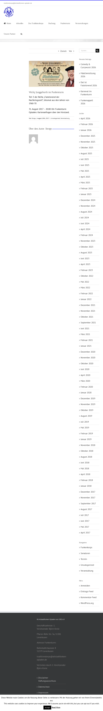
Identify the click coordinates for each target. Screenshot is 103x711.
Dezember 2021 (88, 305)
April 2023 (85, 264)
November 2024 (88, 206)
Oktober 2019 (87, 410)
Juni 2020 (85, 369)
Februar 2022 (87, 293)
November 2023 (88, 241)
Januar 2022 (86, 299)
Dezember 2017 (88, 491)
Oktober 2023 (87, 246)
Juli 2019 (85, 421)
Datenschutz (44, 686)
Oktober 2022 (87, 276)
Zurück (63, 51)
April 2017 (85, 532)
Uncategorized (55, 118)
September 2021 (88, 322)
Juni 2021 (85, 328)
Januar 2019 (86, 439)
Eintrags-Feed (87, 591)
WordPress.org (87, 603)
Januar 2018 (86, 486)
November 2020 (88, 357)
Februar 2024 (87, 235)
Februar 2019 (87, 433)
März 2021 (85, 334)
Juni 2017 (85, 521)
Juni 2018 (85, 462)
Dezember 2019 (88, 398)
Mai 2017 (85, 526)
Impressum (43, 692)
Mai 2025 (85, 171)
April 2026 (85, 118)
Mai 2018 (85, 468)
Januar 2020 (86, 392)
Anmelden (85, 585)
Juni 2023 (85, 258)
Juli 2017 (85, 515)
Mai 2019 (85, 427)
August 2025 (86, 153)
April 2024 (85, 229)
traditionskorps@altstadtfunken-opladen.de (18, 3)
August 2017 (86, 509)
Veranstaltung (65, 118)
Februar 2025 (87, 188)
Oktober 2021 (87, 316)
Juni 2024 (85, 223)
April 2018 (85, 474)
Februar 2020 (87, 386)
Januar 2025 (86, 194)
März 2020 (85, 381)
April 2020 (85, 375)
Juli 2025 (85, 159)
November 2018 (88, 445)
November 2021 (88, 311)
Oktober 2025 (87, 147)
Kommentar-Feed (88, 597)
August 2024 (86, 211)
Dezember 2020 (88, 351)
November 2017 (88, 497)
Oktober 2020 (87, 363)
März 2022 (85, 287)
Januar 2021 (86, 346)
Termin (84, 559)
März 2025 (85, 182)
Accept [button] (47, 707)
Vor (70, 51)
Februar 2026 (87, 124)
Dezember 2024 (88, 200)
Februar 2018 (87, 480)
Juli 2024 (85, 217)
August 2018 (86, 456)
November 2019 (88, 404)
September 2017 (88, 503)
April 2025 (85, 176)
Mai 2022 (85, 281)
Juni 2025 (85, 165)
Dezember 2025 (88, 135)
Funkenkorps (86, 547)
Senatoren (85, 553)
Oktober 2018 (87, 451)
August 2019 (86, 416)
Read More (56, 707)
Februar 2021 (87, 340)
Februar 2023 (87, 270)
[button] (21, 33)
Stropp (34, 118)
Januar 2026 (86, 130)
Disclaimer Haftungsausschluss (47, 679)
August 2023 (86, 252)
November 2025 (88, 141)
